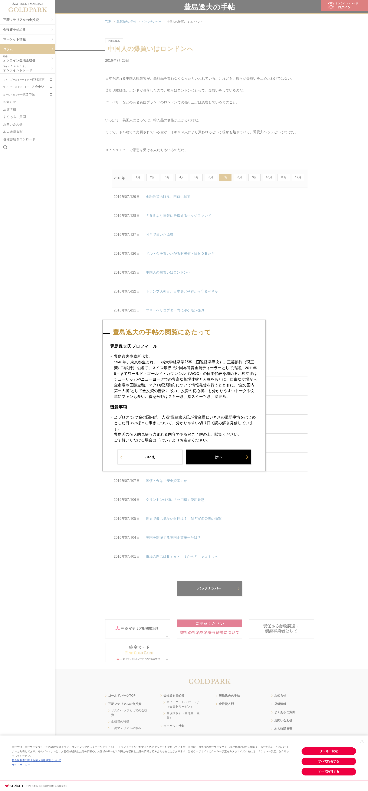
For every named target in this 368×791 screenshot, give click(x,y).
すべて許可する (328, 771)
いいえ (150, 457)
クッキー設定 (329, 751)
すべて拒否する (328, 761)
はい (218, 457)
